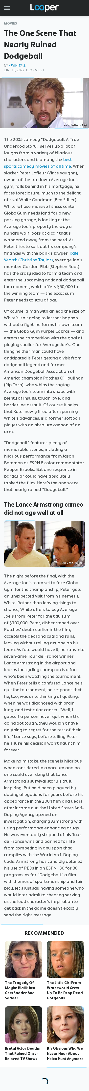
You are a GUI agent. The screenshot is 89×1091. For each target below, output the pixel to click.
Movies (10, 23)
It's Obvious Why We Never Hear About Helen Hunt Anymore (65, 1053)
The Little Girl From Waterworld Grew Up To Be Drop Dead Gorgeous (65, 990)
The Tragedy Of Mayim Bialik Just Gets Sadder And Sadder (20, 990)
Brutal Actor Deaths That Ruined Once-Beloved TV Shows (22, 1053)
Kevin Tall (17, 66)
